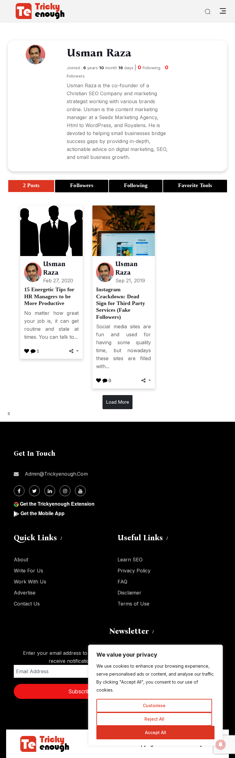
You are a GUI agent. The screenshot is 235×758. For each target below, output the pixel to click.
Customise (154, 705)
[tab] (31, 186)
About (21, 559)
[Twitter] (34, 490)
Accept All (155, 732)
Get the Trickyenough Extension (57, 503)
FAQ (122, 582)
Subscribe (81, 691)
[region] (155, 695)
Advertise (24, 593)
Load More (117, 402)
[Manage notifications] (221, 744)
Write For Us (28, 571)
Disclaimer (129, 593)
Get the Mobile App (43, 513)
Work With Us (30, 582)
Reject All (154, 719)
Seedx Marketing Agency (128, 117)
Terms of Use (133, 604)
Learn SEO (130, 559)
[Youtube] (80, 490)
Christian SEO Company (94, 93)
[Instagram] (65, 490)
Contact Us (27, 604)
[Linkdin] (49, 490)
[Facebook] (19, 490)
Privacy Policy (134, 571)
